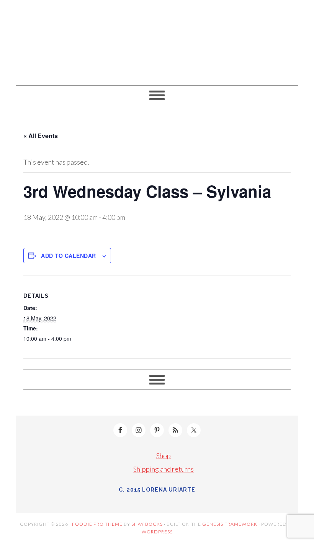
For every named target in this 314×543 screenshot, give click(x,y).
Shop (163, 455)
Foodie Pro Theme (97, 524)
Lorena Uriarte (157, 39)
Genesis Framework (229, 524)
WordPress (157, 532)
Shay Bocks (147, 524)
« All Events (40, 135)
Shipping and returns (163, 469)
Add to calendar (68, 255)
